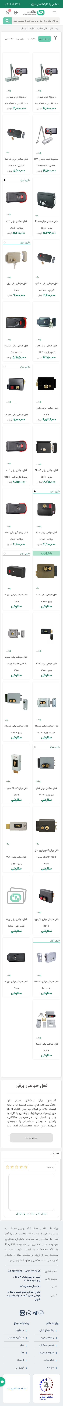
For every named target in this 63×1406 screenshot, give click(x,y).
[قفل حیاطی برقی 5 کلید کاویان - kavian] (16, 135)
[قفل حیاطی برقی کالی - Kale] (46, 384)
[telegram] (35, 1313)
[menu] (54, 12)
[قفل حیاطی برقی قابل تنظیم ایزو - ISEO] (46, 322)
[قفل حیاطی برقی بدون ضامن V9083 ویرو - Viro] (16, 633)
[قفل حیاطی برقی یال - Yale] (16, 260)
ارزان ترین (20, 38)
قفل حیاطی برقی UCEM (16, 415)
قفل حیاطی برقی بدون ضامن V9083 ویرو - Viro (16, 663)
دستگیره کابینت (16, 1337)
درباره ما (50, 1367)
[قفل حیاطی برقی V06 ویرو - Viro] (46, 633)
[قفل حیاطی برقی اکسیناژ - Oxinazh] (16, 322)
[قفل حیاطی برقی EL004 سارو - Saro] (46, 447)
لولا (22, 1352)
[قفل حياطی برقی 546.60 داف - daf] (46, 958)
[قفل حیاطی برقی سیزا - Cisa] (16, 571)
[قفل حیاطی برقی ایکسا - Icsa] (46, 1020)
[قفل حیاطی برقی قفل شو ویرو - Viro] (46, 765)
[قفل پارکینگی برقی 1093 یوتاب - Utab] (16, 509)
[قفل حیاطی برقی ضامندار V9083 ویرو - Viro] (46, 702)
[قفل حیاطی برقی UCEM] (16, 384)
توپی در (20, 1367)
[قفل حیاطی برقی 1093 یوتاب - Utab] (16, 198)
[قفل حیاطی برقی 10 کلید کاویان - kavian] (46, 260)
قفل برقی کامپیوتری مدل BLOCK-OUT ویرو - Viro (46, 857)
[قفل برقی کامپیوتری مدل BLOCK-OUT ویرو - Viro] (46, 827)
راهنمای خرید (47, 1337)
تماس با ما (49, 1360)
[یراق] (33, 12)
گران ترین (9, 38)
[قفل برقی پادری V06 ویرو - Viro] (16, 827)
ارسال (19, 1214)
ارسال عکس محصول (36, 1214)
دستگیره (20, 1330)
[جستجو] (7, 20)
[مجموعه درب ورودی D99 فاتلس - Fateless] (46, 135)
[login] (16, 13)
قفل (22, 1345)
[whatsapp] (29, 1313)
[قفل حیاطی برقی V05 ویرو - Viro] (46, 571)
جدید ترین (31, 38)
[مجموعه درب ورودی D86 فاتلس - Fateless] (46, 73)
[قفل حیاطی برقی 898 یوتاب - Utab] (46, 509)
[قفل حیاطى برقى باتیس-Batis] (46, 896)
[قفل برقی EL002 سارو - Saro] (16, 765)
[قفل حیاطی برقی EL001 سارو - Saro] (46, 198)
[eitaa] (22, 1313)
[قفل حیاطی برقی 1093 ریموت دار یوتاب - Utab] (16, 447)
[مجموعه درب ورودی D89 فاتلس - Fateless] (16, 73)
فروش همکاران (46, 1345)
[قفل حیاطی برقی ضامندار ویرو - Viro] (16, 702)
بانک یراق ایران (46, 1330)
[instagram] (41, 1313)
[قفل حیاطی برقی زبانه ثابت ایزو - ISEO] (16, 896)
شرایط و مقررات (46, 1352)
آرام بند (20, 1360)
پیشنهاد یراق (44, 38)
